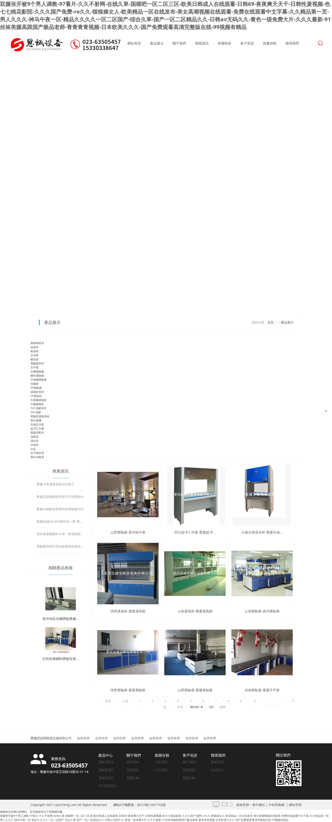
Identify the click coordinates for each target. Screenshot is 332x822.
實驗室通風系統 (39, 416)
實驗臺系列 (37, 363)
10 (254, 701)
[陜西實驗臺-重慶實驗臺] (128, 652)
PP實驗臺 (36, 388)
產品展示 (157, 43)
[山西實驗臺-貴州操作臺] (128, 494)
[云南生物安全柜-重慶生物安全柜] (262, 494)
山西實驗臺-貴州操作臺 (127, 532)
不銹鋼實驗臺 (38, 380)
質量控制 (269, 43)
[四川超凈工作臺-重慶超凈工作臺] (195, 494)
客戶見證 (247, 43)
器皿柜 (34, 347)
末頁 (180, 707)
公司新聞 (161, 770)
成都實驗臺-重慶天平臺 (262, 690)
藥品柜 (34, 359)
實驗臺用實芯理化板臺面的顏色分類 (60, 546)
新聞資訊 (202, 43)
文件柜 (34, 355)
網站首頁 (134, 43)
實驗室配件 (37, 433)
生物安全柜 (37, 424)
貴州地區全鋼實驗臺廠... (60, 618)
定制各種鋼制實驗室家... (60, 658)
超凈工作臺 (37, 428)
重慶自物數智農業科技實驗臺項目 (60, 509)
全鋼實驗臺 (37, 371)
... (274, 701)
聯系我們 (292, 43)
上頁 (125, 701)
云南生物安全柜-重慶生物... (262, 532)
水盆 (33, 449)
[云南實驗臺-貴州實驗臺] (262, 573)
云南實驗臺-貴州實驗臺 (262, 611)
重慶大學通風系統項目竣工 (56, 484)
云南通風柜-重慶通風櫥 (195, 611)
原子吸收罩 (37, 453)
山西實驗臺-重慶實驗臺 (195, 690)
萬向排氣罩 (37, 457)
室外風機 (35, 420)
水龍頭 (34, 445)
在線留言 (217, 770)
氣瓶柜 (34, 351)
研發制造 (224, 43)
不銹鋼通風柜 (38, 400)
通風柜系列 (37, 392)
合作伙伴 (83, 738)
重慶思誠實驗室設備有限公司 (51, 738)
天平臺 (34, 367)
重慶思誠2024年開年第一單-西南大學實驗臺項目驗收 (60, 521)
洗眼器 (34, 437)
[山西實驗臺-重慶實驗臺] (195, 652)
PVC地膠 (35, 412)
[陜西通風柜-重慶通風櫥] (128, 573)
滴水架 (34, 441)
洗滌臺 (34, 384)
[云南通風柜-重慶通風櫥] (195, 573)
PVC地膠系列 (38, 408)
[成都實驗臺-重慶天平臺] (262, 652)
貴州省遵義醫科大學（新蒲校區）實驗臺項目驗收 (60, 534)
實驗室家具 (37, 343)
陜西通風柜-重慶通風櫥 (127, 611)
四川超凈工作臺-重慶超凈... (194, 532)
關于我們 (179, 43)
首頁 (270, 322)
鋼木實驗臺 (37, 376)
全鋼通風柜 (37, 404)
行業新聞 (161, 762)
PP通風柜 (36, 396)
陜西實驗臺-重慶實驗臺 (127, 690)
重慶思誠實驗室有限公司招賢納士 (60, 496)
